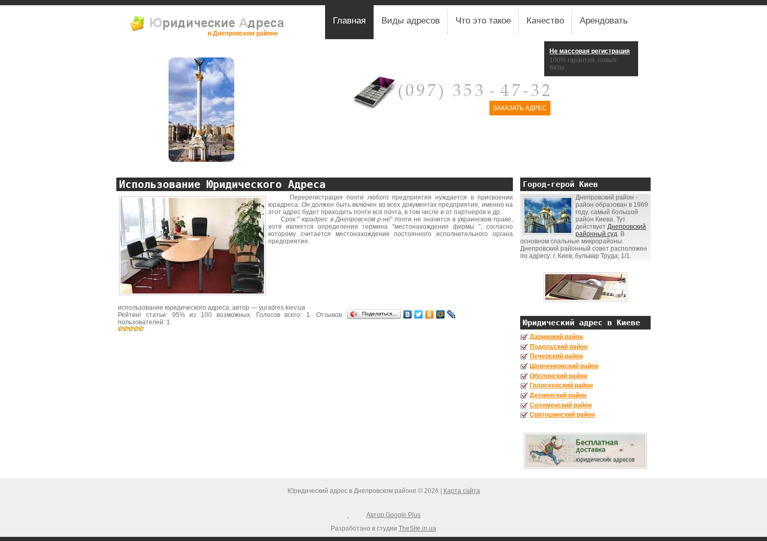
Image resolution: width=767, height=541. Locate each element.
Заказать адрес (520, 108)
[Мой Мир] (440, 314)
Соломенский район (561, 405)
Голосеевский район (561, 385)
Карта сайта (462, 491)
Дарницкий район (556, 336)
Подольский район (559, 346)
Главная (349, 21)
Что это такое (483, 21)
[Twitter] (418, 314)
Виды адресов (410, 21)
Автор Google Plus (393, 515)
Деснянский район (558, 395)
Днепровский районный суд (611, 230)
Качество (545, 21)
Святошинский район (562, 414)
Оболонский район (558, 376)
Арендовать (604, 21)
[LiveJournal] (451, 314)
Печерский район (556, 356)
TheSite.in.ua (417, 528)
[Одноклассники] (429, 314)
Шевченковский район (564, 366)
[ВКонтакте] (407, 314)
